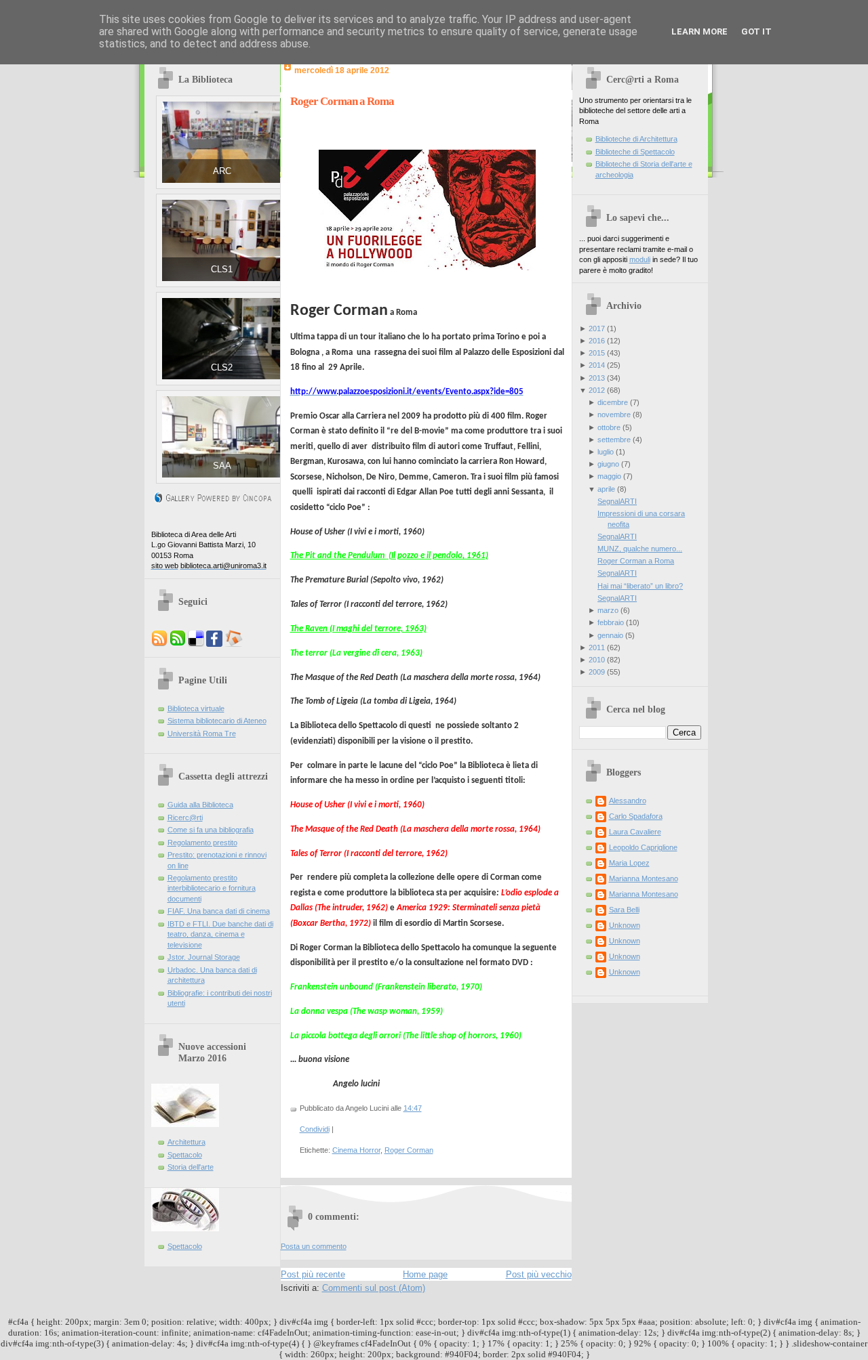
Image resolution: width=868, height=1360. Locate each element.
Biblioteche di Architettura (636, 139)
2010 (597, 660)
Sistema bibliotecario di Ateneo (217, 721)
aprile (606, 489)
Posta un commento (314, 1246)
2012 (597, 390)
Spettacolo (184, 1155)
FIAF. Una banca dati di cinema (218, 911)
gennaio (610, 635)
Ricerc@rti (185, 817)
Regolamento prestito (202, 842)
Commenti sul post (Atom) (373, 1288)
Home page (425, 1274)
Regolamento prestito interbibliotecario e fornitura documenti (211, 888)
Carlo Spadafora (636, 816)
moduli (639, 259)
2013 (597, 378)
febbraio (610, 622)
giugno (608, 464)
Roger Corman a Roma (342, 101)
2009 (597, 672)
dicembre (612, 402)
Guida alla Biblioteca (200, 805)
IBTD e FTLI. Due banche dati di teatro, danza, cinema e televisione (220, 934)
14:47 (412, 1108)
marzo (607, 610)
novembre (614, 414)
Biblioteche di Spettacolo (635, 152)
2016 (597, 341)
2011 (597, 647)
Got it (756, 31)
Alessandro (627, 800)
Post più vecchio (539, 1274)
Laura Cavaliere (635, 832)
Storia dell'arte (190, 1167)
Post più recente (313, 1274)
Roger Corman (408, 1150)
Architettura (186, 1142)
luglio (605, 452)
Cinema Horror (356, 1150)
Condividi (315, 1129)
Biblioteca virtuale (195, 708)
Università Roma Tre (201, 733)
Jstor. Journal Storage (203, 957)
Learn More (699, 31)
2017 (597, 328)
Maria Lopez (629, 863)
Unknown (624, 925)
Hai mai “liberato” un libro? (640, 586)
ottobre (608, 427)
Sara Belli (624, 910)
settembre (614, 439)
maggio (609, 476)
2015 (597, 353)
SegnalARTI (617, 501)
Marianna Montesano (643, 878)
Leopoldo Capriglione (643, 847)
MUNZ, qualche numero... (639, 549)
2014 (597, 365)
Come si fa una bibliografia (210, 830)
